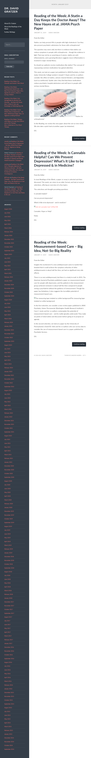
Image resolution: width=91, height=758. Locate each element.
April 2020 (7, 496)
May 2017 (7, 628)
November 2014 (9, 741)
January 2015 (8, 734)
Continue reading (79, 138)
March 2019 (8, 545)
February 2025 (8, 277)
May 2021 (7, 447)
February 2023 (8, 367)
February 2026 (8, 231)
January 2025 (8, 281)
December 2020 (9, 466)
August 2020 (8, 481)
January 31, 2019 (40, 32)
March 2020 (8, 500)
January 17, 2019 (40, 255)
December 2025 (9, 239)
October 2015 (8, 700)
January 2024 (8, 326)
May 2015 (7, 719)
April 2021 (7, 451)
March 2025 (8, 273)
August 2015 (8, 707)
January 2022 (8, 417)
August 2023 (8, 345)
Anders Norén (76, 355)
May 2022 (7, 401)
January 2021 (8, 462)
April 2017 (7, 632)
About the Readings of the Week (13, 28)
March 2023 (8, 364)
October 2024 (8, 292)
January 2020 (8, 507)
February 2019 (8, 549)
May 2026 (7, 220)
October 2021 (8, 428)
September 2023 (9, 341)
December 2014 (9, 738)
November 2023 (9, 333)
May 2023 (7, 356)
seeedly (6, 141)
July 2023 (7, 349)
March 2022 (8, 409)
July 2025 (7, 258)
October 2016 (8, 655)
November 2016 (9, 651)
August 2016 (8, 662)
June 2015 (7, 715)
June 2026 (7, 216)
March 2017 (8, 636)
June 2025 (7, 262)
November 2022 (9, 379)
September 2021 (9, 432)
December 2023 (9, 330)
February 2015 (8, 730)
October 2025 (8, 247)
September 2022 (9, 386)
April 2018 (7, 587)
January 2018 (8, 598)
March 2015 (8, 726)
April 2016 (7, 677)
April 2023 (7, 360)
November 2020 (9, 469)
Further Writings (9, 32)
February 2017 (8, 639)
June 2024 (7, 307)
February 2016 (8, 685)
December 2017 (9, 602)
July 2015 (7, 711)
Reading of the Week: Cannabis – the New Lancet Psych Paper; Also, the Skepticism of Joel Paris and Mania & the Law (14, 190)
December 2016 (9, 647)
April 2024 (7, 315)
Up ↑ (84, 355)
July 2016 (7, 666)
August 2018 (8, 571)
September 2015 (9, 704)
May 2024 (7, 311)
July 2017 (7, 621)
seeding (6, 164)
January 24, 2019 (40, 169)
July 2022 (7, 394)
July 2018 (7, 575)
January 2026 (8, 235)
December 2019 (9, 511)
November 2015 (9, 696)
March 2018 (8, 590)
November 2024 (9, 288)
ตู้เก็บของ (7, 177)
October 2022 (8, 383)
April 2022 (7, 405)
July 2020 (7, 485)
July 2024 (7, 303)
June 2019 (7, 534)
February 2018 (8, 594)
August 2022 (8, 390)
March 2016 (8, 681)
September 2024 (9, 296)
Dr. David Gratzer (45, 355)
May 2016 (7, 673)
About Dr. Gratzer (10, 23)
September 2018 (9, 568)
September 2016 (9, 658)
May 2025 (7, 265)
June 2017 (7, 624)
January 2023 (8, 371)
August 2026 (8, 209)
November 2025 (9, 243)
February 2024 (8, 322)
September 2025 (9, 250)
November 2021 (9, 424)
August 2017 (8, 617)
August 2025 (8, 254)
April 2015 (7, 723)
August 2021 (8, 435)
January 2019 (8, 553)
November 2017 (9, 605)
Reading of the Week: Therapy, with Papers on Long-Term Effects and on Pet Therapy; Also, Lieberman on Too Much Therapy (14, 123)
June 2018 (7, 579)
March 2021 (8, 454)
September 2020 (9, 477)
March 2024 (8, 318)
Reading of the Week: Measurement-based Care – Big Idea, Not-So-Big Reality (58, 247)
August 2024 (8, 300)
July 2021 (7, 439)
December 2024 (9, 284)
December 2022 (9, 375)
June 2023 (7, 352)
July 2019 (7, 530)
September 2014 (9, 749)
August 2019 (8, 526)
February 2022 (8, 413)
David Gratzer (54, 32)
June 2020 (7, 488)
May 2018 (7, 583)
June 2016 (7, 670)
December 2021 (9, 420)
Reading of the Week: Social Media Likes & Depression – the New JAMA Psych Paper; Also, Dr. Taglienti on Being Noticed (14, 145)
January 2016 (8, 689)
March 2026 (8, 228)
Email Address (10, 59)
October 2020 (8, 473)
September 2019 (9, 522)
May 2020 (7, 492)
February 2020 (8, 503)
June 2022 (7, 398)
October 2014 (8, 745)
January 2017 (8, 643)
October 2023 (8, 337)
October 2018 (8, 564)
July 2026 (7, 213)
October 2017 (8, 609)
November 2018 (9, 560)
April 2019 (7, 541)
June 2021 (7, 443)
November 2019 (9, 515)
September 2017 (9, 613)
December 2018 (9, 556)
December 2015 (9, 692)
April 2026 (7, 224)
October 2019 (8, 519)
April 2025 (7, 269)
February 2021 (8, 458)
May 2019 (7, 537)
